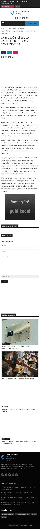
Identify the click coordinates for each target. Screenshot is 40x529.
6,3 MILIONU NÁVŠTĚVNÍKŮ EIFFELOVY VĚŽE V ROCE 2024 (19, 499)
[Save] (13, 57)
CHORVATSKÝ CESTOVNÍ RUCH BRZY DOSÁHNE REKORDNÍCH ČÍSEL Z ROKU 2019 (17, 504)
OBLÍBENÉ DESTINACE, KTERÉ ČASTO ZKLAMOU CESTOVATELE (17, 494)
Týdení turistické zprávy (16, 29)
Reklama (3, 1)
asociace (34, 514)
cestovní (4, 517)
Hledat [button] (33, 23)
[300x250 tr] (20, 207)
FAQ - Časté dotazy (22, 1)
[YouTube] (13, 18)
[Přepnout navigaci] (3, 23)
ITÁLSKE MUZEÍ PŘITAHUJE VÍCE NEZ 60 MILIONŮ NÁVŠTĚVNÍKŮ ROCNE (18, 489)
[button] (17, 6)
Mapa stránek (5, 3)
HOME (3, 29)
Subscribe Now (7, 6)
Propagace (11, 1)
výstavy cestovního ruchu (22, 514)
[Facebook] (16, 18)
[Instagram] (27, 18)
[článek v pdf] (15, 52)
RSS (12, 3)
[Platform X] (20, 18)
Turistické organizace (7, 514)
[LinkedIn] (23, 18)
